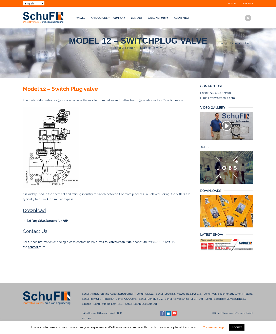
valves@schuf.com (222, 97)
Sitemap (102, 313)
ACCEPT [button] (237, 327)
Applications (99, 18)
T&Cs (84, 313)
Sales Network (158, 18)
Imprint (93, 313)
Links (111, 313)
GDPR (119, 313)
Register (247, 3)
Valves (80, 18)
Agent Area (181, 18)
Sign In (232, 3)
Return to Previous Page (236, 43)
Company (119, 18)
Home (117, 47)
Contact (136, 18)
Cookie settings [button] (213, 327)
